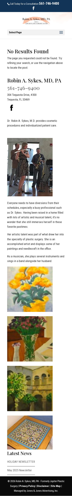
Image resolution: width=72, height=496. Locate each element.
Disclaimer (43, 486)
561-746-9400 (49, 3)
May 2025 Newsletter (19, 470)
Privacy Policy (27, 486)
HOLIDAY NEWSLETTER (21, 461)
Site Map (56, 486)
